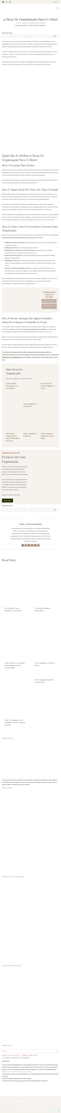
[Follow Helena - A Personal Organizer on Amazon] (38, 545)
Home (23, 22)
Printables (33, 1108)
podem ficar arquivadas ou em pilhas (35, 329)
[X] (6, 2)
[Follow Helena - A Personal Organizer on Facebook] (22, 545)
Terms (52, 1108)
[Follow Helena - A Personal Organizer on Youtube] (29, 545)
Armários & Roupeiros (21, 25)
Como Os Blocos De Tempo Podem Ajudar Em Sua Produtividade (14, 665)
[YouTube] (28, 1106)
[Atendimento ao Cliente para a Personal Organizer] (30, 832)
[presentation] (30, 391)
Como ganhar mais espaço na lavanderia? (12, 385)
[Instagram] (9, 2)
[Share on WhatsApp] (45, 36)
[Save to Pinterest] (6, 36)
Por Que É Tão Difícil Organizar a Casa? (48, 385)
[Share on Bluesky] (25, 36)
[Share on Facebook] (16, 36)
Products (43, 1108)
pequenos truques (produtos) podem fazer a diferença (18, 237)
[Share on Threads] (35, 36)
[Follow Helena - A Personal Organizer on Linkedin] (32, 545)
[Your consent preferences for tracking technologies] (58, 1110)
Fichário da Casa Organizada (11, 357)
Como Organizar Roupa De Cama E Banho (47, 436)
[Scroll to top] (57, 1106)
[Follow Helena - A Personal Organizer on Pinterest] (35, 545)
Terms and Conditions (25, 1057)
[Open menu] (57, 8)
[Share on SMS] (55, 36)
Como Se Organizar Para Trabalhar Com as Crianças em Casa (14, 722)
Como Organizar (34, 25)
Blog (26, 22)
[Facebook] (3, 2)
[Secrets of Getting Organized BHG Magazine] (30, 1005)
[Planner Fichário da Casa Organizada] (30, 921)
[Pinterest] (32, 1106)
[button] (14, 300)
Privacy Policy (6, 1057)
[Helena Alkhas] (30, 759)
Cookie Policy (15, 1057)
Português (42, 25)
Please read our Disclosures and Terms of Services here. (17, 1071)
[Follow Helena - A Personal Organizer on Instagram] (25, 545)
